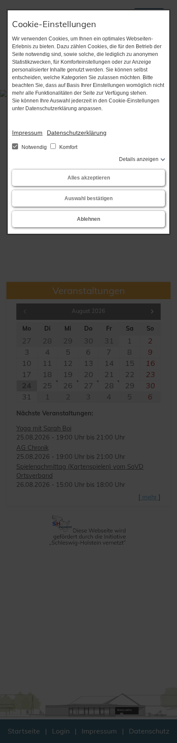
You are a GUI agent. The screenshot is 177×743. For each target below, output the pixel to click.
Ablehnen (88, 219)
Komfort (67, 147)
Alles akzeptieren (88, 178)
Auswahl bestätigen (88, 198)
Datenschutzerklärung (77, 132)
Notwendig (34, 147)
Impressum (27, 132)
